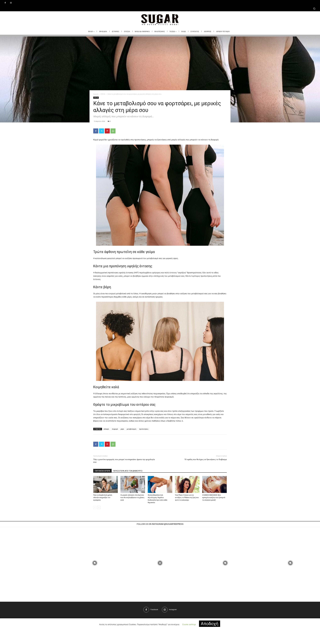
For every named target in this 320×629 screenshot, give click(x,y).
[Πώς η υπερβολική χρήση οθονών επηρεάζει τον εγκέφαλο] (105, 484)
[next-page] (98, 507)
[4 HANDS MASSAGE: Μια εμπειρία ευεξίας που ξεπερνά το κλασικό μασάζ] (214, 484)
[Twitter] (101, 130)
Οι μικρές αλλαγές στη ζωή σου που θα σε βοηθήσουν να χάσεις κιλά (132, 497)
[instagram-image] (95, 563)
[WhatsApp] (113, 130)
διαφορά (115, 429)
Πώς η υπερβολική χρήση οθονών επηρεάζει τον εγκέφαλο (102, 497)
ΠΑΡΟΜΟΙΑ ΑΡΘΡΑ (102, 471)
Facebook (154, 609)
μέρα (122, 429)
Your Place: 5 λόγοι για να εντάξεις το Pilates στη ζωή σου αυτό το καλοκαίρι (187, 497)
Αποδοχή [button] (209, 623)
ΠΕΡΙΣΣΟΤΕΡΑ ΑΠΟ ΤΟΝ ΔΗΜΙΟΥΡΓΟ (127, 471)
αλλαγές (106, 429)
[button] (160, 8)
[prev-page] (94, 507)
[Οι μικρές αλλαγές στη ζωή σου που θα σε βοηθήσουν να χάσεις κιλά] (132, 484)
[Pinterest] (107, 130)
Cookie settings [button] (189, 624)
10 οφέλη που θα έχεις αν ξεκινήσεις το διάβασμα (205, 459)
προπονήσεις (143, 429)
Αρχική (95, 94)
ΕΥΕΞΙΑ (103, 94)
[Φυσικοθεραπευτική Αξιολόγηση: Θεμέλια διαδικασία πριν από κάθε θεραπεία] (160, 484)
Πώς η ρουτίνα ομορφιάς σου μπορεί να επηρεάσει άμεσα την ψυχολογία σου (124, 460)
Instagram (173, 609)
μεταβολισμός (131, 429)
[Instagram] (11, 3)
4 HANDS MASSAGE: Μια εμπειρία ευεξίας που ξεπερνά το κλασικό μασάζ (213, 497)
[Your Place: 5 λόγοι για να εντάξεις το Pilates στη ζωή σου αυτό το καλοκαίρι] (187, 484)
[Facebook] (5, 3)
